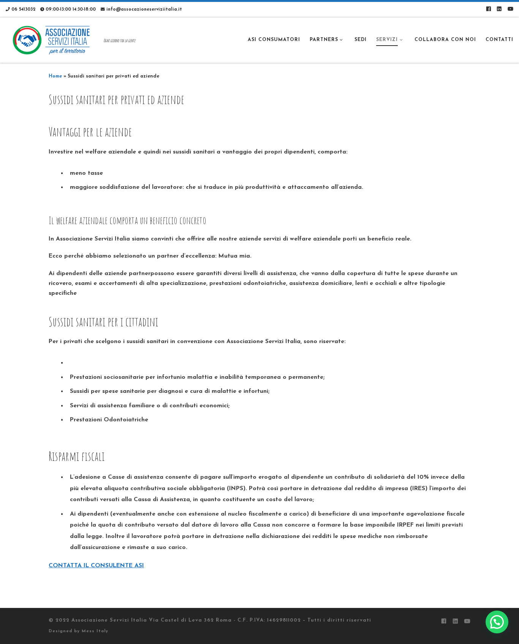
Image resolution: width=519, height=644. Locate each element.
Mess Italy (95, 631)
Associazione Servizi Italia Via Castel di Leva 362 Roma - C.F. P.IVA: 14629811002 (186, 620)
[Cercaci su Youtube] (510, 9)
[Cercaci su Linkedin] (499, 9)
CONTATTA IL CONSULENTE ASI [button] (96, 566)
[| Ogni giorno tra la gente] (53, 39)
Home (55, 76)
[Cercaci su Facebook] (488, 9)
